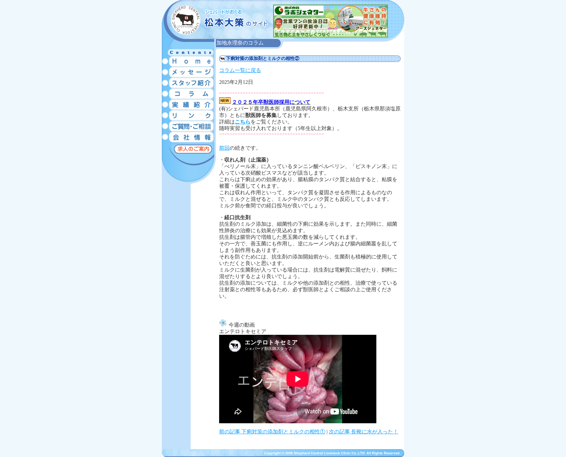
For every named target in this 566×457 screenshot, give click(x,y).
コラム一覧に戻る (240, 70)
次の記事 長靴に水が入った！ (363, 431)
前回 (224, 148)
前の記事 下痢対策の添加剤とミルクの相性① (272, 431)
